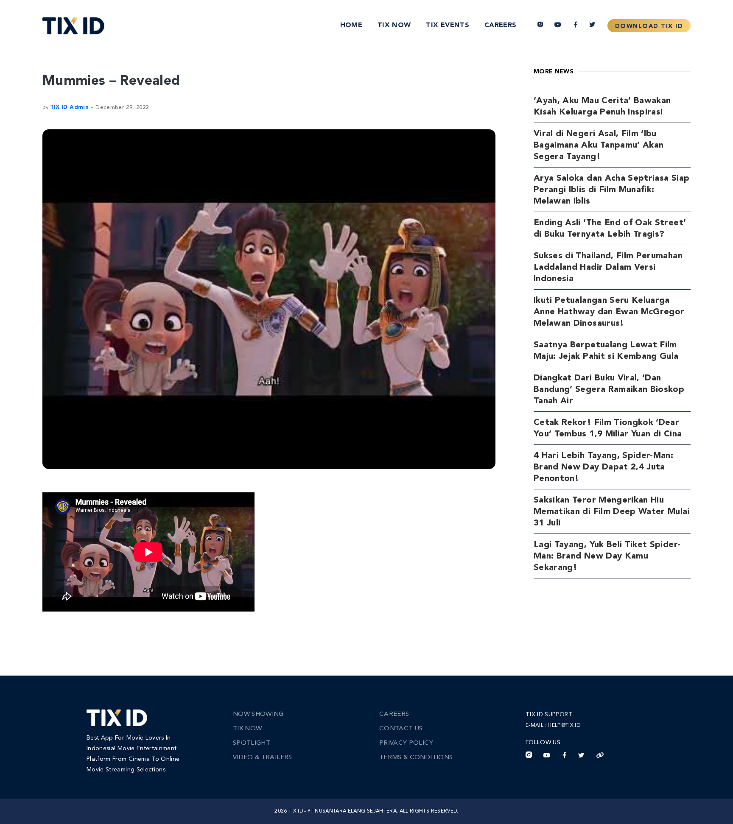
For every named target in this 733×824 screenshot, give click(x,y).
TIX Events (447, 25)
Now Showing (258, 714)
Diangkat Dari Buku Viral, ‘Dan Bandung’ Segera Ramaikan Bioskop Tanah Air (609, 389)
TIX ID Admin (69, 107)
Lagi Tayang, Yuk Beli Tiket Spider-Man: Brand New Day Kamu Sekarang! (607, 556)
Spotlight (251, 743)
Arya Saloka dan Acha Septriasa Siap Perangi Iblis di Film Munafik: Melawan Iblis (611, 190)
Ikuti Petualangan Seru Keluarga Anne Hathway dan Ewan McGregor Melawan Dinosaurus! (609, 312)
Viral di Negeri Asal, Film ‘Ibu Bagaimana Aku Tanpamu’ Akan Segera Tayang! (598, 145)
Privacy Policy (406, 743)
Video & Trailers (262, 757)
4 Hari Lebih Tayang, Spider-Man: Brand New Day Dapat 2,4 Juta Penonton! (603, 467)
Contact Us (401, 729)
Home (351, 25)
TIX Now (394, 25)
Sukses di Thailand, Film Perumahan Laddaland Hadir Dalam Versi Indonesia (608, 267)
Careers (500, 25)
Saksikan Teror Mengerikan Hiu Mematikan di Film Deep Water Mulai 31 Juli (612, 512)
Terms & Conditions (416, 757)
